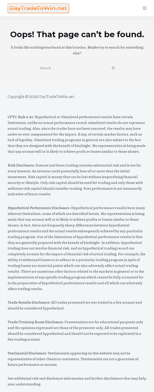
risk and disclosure (47, 378)
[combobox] (73, 68)
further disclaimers (107, 378)
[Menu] (144, 8)
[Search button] (113, 68)
